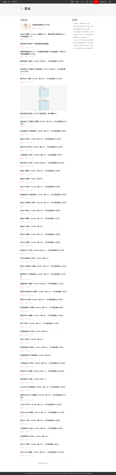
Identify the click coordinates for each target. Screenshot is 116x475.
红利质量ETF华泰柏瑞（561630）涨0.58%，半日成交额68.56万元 (43, 131)
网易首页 (5, 1)
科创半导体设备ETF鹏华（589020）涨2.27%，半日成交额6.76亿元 (43, 291)
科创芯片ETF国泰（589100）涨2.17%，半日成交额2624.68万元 (42, 371)
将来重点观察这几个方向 (41, 25)
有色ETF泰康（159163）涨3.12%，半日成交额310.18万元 (40, 234)
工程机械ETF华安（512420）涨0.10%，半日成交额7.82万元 (41, 155)
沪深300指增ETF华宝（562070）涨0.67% (34, 258)
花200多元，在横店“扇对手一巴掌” (81, 23)
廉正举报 (85, 473)
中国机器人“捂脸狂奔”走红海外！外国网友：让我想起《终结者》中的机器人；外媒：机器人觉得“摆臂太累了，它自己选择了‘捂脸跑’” (84, 45)
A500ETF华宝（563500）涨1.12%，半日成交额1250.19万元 (40, 404)
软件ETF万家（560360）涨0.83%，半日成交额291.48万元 (40, 420)
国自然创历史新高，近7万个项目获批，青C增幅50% (38, 113)
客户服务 (61, 473)
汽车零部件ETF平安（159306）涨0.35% (34, 436)
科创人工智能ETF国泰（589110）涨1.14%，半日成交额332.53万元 (43, 266)
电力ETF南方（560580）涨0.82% (31, 339)
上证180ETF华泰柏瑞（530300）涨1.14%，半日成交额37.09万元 (42, 387)
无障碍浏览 (14, 1)
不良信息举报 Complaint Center (75, 473)
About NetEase (41, 473)
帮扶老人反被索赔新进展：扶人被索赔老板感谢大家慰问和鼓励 (84, 42)
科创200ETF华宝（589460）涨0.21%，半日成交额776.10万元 (41, 147)
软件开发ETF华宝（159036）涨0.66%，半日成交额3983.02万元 (42, 163)
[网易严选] (83, 1)
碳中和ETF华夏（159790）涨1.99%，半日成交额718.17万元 (41, 79)
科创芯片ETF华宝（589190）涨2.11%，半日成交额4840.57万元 (42, 250)
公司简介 (47, 473)
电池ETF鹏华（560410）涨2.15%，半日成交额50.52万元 (39, 218)
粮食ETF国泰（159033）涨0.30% (31, 179)
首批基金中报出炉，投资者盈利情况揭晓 (34, 44)
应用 (9, 1)
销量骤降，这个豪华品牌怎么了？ (81, 37)
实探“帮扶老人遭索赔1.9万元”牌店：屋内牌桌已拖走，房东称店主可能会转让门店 (84, 26)
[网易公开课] (77, 1)
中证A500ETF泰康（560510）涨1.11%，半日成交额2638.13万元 (42, 412)
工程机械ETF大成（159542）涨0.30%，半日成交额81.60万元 (41, 428)
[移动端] (72, 1)
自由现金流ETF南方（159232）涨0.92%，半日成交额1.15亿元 (41, 347)
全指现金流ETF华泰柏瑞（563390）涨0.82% (35, 355)
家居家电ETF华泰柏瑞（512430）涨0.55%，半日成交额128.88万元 (43, 194)
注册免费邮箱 (103, 1)
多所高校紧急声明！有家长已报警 (81, 29)
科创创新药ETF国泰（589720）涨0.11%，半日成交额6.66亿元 (41, 307)
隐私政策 (66, 473)
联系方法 (52, 473)
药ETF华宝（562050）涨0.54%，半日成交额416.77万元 (39, 323)
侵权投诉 (90, 473)
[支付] (88, 1)
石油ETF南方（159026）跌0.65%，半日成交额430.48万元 (40, 210)
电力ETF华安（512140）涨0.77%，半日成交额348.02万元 (40, 187)
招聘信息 (57, 473)
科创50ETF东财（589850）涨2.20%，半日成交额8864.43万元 (41, 299)
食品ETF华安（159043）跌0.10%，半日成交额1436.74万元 (40, 139)
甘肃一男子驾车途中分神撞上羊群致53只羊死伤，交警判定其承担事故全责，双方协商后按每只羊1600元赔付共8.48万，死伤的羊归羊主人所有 (84, 48)
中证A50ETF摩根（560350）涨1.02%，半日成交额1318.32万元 (42, 452)
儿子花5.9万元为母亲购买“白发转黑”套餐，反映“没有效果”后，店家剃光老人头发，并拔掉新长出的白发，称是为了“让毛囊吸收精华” (84, 40)
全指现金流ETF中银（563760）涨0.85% (34, 331)
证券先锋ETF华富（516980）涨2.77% (33, 379)
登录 (96, 1)
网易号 (34, 28)
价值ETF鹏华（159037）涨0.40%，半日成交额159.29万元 (40, 171)
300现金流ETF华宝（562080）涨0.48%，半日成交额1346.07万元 (42, 363)
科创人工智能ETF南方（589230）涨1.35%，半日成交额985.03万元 (43, 202)
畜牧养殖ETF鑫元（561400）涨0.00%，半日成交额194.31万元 (41, 61)
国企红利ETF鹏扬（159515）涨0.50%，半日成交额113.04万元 (41, 315)
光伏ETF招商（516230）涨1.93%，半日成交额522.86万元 (40, 242)
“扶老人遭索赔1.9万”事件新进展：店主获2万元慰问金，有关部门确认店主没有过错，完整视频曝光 (84, 31)
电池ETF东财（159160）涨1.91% (31, 226)
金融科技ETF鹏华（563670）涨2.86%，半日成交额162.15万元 (41, 283)
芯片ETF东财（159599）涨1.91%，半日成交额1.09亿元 (39, 444)
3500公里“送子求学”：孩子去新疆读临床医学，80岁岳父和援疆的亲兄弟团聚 (84, 34)
